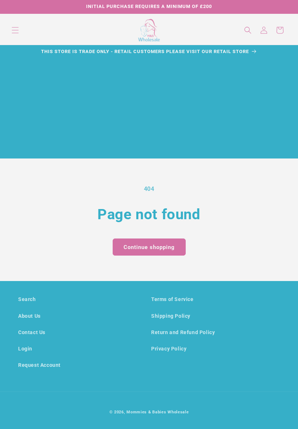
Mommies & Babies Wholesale (157, 412)
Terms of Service (172, 299)
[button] (15, 30)
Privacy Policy (168, 349)
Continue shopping (149, 247)
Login (25, 349)
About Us (29, 316)
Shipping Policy (170, 316)
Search (27, 299)
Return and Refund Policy (183, 332)
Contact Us (31, 332)
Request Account (39, 365)
